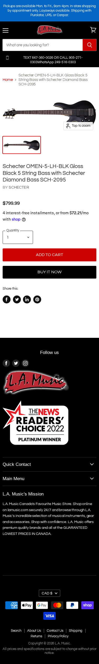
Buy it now (49, 272)
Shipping (75, 631)
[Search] (90, 45)
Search (16, 631)
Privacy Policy (58, 636)
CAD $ (47, 593)
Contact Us (55, 631)
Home (8, 80)
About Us (34, 631)
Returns (36, 636)
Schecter (19, 187)
